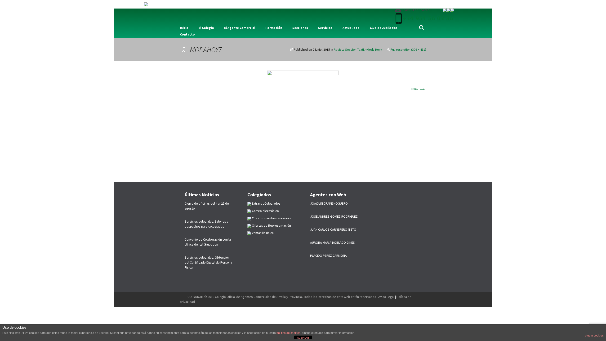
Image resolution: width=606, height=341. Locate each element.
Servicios (325, 28)
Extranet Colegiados (266, 203)
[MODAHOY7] (303, 121)
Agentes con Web (328, 194)
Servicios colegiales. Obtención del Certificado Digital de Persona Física (208, 262)
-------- (183, 297)
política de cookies (288, 333)
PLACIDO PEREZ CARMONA (328, 255)
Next (418, 88)
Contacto (187, 34)
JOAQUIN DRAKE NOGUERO (329, 203)
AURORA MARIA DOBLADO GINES (332, 242)
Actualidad (351, 28)
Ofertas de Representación (271, 225)
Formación (273, 28)
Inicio (184, 28)
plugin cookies (594, 335)
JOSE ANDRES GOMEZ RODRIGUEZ (334, 216)
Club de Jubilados (383, 28)
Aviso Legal (386, 297)
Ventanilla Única (262, 233)
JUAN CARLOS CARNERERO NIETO (333, 229)
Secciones (300, 28)
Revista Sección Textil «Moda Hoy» (358, 49)
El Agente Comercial (239, 28)
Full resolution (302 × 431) (408, 49)
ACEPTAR (303, 337)
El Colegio (206, 28)
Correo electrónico (265, 211)
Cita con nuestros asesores (271, 218)
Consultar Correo (415, 10)
